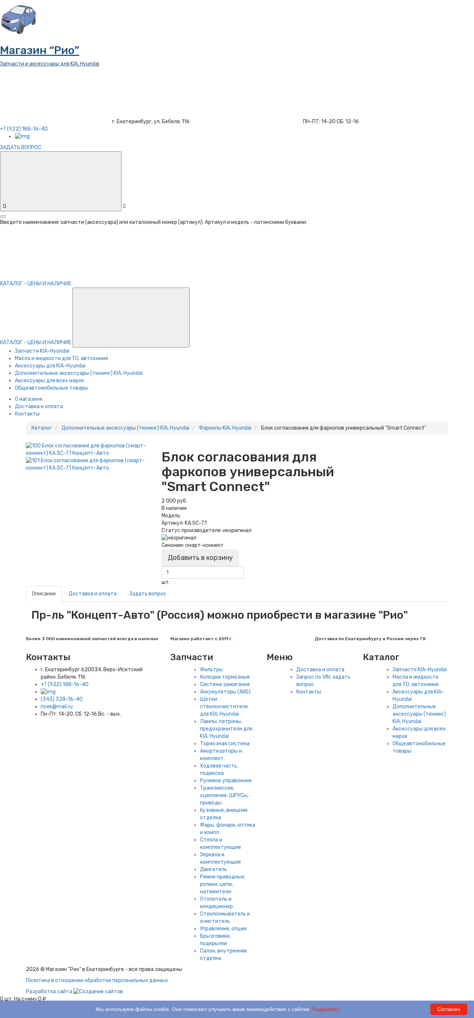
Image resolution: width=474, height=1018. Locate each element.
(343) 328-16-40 (62, 699)
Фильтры (211, 669)
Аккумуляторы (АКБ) (225, 692)
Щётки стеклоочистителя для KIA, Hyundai (224, 706)
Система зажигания (225, 684)
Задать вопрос (147, 594)
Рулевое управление (226, 780)
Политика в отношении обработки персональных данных (97, 980)
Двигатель (213, 869)
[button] (131, 317)
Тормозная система (225, 743)
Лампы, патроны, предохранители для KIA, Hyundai (226, 728)
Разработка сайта (49, 991)
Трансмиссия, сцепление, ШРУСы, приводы (224, 795)
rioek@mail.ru (57, 706)
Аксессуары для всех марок (49, 380)
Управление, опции (223, 928)
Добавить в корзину (200, 558)
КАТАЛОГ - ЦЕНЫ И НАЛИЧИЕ (36, 342)
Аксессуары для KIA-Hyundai (50, 366)
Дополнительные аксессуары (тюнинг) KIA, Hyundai (79, 373)
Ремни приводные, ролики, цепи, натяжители (223, 884)
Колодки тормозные (225, 677)
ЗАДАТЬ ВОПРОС (20, 147)
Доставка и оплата (39, 406)
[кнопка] (3, 216)
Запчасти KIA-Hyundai (42, 351)
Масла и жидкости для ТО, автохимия (61, 358)
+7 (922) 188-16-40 (65, 684)
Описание (44, 594)
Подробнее (326, 1009)
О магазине (29, 399)
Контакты (27, 414)
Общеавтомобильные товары (51, 388)
